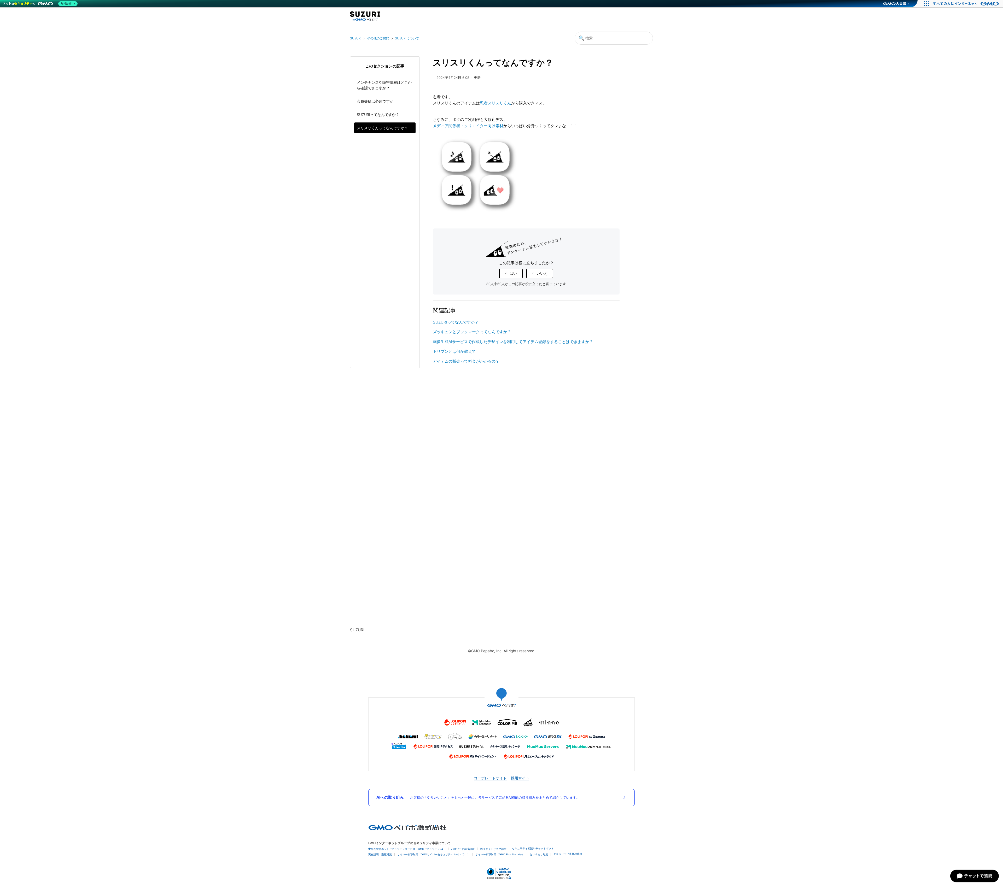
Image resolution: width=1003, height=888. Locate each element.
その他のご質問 (378, 38)
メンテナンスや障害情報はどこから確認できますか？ (384, 85)
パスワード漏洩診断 (463, 849)
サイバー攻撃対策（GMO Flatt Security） (499, 854)
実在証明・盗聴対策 (380, 854)
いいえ (542, 273)
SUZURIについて (407, 38)
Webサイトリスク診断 (493, 849)
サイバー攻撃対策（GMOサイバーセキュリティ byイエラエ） (433, 854)
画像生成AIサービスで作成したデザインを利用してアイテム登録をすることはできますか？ (513, 341)
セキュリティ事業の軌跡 (567, 853)
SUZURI (355, 38)
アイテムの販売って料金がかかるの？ (466, 361)
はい (513, 273)
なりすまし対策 (539, 854)
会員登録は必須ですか (375, 101)
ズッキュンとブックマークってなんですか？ (472, 331)
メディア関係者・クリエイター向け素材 (468, 125)
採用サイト (520, 778)
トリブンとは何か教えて (454, 351)
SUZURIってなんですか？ (378, 114)
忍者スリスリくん (495, 103)
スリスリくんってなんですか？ (382, 128)
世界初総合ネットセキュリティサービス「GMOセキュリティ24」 (407, 849)
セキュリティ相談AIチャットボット (533, 848)
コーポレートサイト (490, 778)
